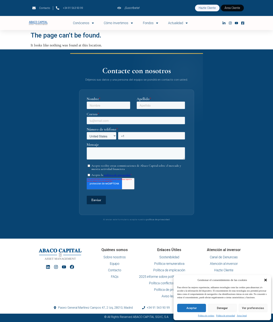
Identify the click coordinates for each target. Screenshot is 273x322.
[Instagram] (56, 267)
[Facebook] (72, 267)
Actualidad (175, 23)
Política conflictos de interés (169, 283)
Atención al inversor (224, 264)
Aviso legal (242, 315)
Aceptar (191, 308)
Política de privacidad (225, 315)
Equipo (114, 264)
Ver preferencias (253, 308)
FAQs (114, 277)
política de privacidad (158, 219)
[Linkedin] (48, 267)
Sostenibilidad (169, 257)
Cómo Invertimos (116, 23)
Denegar (222, 308)
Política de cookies (206, 315)
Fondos (148, 23)
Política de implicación (169, 270)
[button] (265, 280)
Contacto (114, 270)
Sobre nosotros (114, 257)
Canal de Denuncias (224, 257)
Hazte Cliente (223, 270)
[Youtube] (64, 267)
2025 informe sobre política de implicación (169, 277)
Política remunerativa (169, 264)
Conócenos (81, 23)
